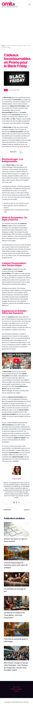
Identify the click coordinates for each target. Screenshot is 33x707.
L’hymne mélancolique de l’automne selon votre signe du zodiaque (16, 565)
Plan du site (16, 687)
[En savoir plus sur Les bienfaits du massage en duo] (16, 579)
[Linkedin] (14, 502)
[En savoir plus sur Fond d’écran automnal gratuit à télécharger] (16, 629)
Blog (3, 45)
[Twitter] (19, 502)
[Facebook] (16, 502)
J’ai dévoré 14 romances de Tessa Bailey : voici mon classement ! (14, 615)
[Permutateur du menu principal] (29, 4)
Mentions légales (16, 689)
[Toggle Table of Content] (20, 152)
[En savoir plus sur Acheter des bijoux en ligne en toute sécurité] (16, 529)
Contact (16, 691)
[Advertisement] (16, 26)
